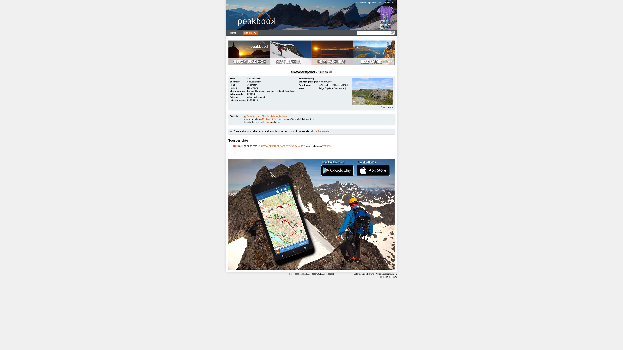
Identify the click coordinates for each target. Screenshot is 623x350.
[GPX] (347, 85)
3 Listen (267, 122)
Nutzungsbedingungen (386, 274)
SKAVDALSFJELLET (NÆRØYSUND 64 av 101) (282, 146)
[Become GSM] (311, 53)
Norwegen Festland (275, 91)
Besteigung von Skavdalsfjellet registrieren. (267, 116)
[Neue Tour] (245, 116)
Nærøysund (252, 88)
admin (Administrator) (257, 97)
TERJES (326, 146)
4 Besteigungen (279, 119)
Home (233, 32)
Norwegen (259, 91)
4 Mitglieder (265, 119)
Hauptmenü (250, 32)
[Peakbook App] (311, 214)
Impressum (389, 2)
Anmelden (361, 2)
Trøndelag (289, 91)
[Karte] (345, 88)
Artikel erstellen (323, 131)
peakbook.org (304, 274)
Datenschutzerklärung (364, 274)
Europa (250, 91)
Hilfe (380, 2)
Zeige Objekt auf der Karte (331, 88)
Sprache (372, 2)
